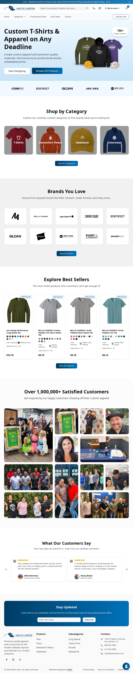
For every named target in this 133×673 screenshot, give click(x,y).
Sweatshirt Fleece (45, 647)
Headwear (41, 651)
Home (6, 16)
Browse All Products (47, 70)
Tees (38, 639)
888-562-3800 (110, 645)
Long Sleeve (74, 639)
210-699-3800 (110, 649)
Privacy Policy (88, 669)
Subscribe (89, 619)
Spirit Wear (55, 16)
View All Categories (66, 163)
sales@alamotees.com (114, 653)
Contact (68, 16)
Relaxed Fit (74, 651)
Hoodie (72, 647)
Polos (39, 643)
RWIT (70, 669)
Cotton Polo (74, 643)
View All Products (66, 366)
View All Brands (66, 253)
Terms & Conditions (106, 669)
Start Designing (17, 71)
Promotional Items (38, 16)
